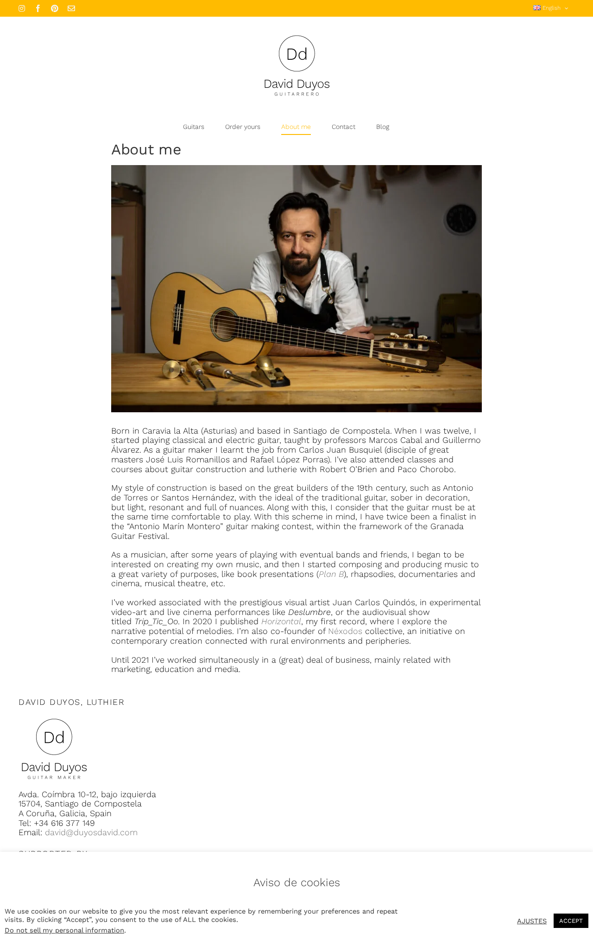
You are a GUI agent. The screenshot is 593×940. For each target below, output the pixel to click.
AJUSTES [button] (532, 921)
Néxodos (345, 631)
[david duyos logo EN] (54, 718)
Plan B (331, 574)
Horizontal (281, 621)
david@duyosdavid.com (91, 832)
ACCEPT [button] (571, 920)
